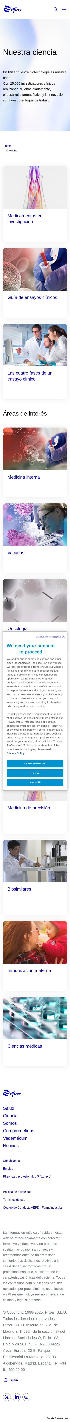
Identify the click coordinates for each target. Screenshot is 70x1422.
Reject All (35, 773)
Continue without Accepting (50, 636)
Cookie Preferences (57, 1418)
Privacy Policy (16, 753)
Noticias (11, 1145)
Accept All (35, 782)
